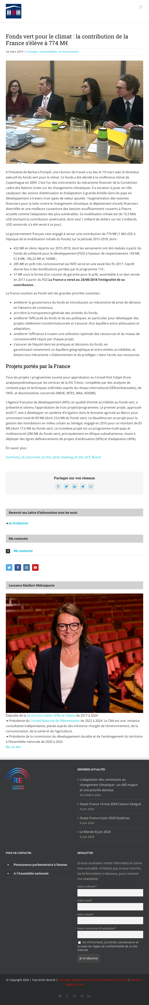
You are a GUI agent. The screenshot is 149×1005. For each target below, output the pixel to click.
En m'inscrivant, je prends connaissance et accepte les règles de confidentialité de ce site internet (108, 946)
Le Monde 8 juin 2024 (95, 832)
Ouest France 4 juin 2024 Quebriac (105, 818)
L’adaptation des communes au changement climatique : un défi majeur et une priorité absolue (109, 784)
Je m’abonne (18, 523)
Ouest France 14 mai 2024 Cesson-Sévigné (110, 804)
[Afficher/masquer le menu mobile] (141, 7)
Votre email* (85, 914)
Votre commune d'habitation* (96, 928)
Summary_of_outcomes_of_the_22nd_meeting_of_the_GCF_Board (53, 457)
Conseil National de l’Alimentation (55, 721)
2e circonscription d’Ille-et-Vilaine (51, 715)
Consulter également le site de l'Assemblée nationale (92, 980)
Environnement (69, 51)
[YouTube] (35, 567)
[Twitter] (9, 567)
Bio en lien (14, 747)
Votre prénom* (87, 886)
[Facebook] (18, 567)
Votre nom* (84, 900)
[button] (74, 551)
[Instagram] (26, 567)
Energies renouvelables (42, 51)
